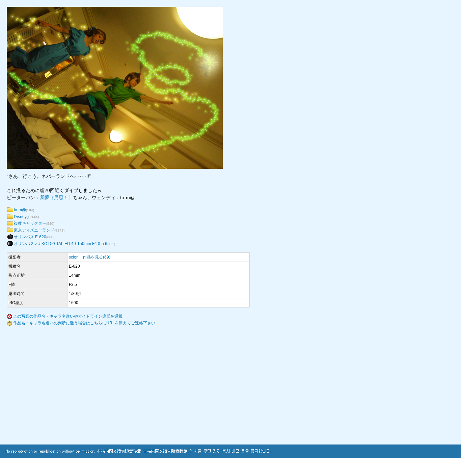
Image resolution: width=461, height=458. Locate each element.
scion (74, 257)
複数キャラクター (30, 223)
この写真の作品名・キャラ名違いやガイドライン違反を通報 (68, 316)
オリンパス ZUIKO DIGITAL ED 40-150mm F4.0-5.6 (60, 243)
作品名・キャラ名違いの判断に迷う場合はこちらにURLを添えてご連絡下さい (84, 323)
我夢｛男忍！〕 (56, 197)
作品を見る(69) (96, 257)
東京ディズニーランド (34, 230)
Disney (20, 216)
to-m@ (20, 210)
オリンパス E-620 (30, 237)
